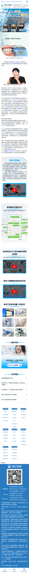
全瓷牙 (23, 411)
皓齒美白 (14, 411)
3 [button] (12, 30)
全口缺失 (5, 420)
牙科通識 (14, 449)
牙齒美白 (14, 409)
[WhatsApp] (24, 569)
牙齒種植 (5, 409)
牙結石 (14, 414)
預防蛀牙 (5, 452)
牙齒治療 (14, 429)
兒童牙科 (5, 447)
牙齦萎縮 (23, 441)
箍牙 (5, 441)
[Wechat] (14, 569)
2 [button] (10, 30)
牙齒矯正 (5, 429)
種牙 (5, 411)
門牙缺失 (5, 414)
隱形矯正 (5, 432)
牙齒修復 (23, 409)
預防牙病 (14, 455)
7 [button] (21, 30)
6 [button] (19, 30)
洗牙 (14, 420)
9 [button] (25, 30)
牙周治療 (23, 429)
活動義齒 (23, 414)
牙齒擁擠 (5, 438)
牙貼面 (14, 427)
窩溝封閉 (5, 458)
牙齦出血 (23, 435)
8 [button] (23, 30)
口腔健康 (16, 98)
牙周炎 (23, 432)
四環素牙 (14, 424)
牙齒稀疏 (5, 435)
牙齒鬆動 (23, 444)
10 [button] (28, 30)
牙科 (25, 105)
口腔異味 (14, 452)
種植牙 (20, 108)
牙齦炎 (23, 438)
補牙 (14, 432)
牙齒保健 (14, 447)
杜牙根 (14, 441)
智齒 (14, 435)
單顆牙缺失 (5, 417)
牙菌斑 (14, 417)
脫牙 (14, 438)
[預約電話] (4, 569)
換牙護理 (5, 455)
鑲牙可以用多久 (15, 62)
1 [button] (8, 30)
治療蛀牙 (5, 449)
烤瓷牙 (21, 58)
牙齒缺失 (14, 458)
